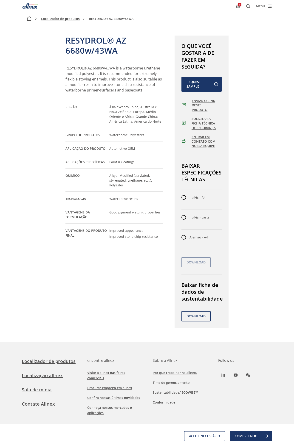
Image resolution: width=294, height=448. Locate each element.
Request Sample (194, 84)
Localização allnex (42, 375)
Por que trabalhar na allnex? (175, 373)
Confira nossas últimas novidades (113, 397)
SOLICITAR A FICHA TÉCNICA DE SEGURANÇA (204, 123)
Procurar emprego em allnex (109, 388)
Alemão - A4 (198, 237)
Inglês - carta (199, 217)
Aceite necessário (204, 436)
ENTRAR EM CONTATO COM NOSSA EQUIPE (203, 141)
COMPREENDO (246, 436)
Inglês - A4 (197, 197)
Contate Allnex (38, 404)
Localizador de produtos (60, 19)
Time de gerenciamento (171, 382)
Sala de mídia (37, 390)
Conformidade (164, 402)
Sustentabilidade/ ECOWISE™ (175, 392)
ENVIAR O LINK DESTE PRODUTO (203, 105)
